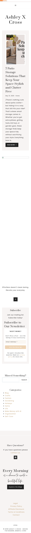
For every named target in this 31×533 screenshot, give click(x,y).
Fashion (8, 398)
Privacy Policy (16, 506)
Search (24, 380)
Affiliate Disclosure (16, 509)
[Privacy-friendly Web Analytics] (15, 0)
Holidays (8, 403)
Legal (15, 503)
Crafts (7, 396)
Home (18, 96)
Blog (7, 393)
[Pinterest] (15, 457)
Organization (10, 414)
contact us (15, 453)
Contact (16, 515)
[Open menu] (15, 5)
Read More (12, 145)
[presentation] (15, 49)
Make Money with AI (13, 411)
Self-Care (9, 416)
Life (6, 409)
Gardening (9, 401)
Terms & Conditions (16, 512)
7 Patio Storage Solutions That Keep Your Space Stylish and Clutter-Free (15, 80)
